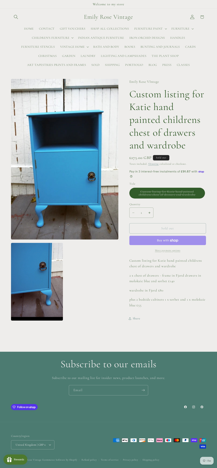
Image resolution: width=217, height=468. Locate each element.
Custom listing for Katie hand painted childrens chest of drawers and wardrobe (172, 194)
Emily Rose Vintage (30, 459)
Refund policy (89, 459)
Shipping (153, 163)
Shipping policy (150, 459)
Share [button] (136, 318)
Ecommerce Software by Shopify (59, 459)
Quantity (134, 204)
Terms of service (110, 459)
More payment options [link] (167, 250)
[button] (16, 17)
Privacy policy (130, 459)
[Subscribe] (143, 390)
